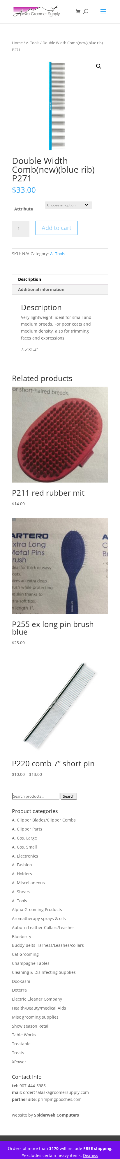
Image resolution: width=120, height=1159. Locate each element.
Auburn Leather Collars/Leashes (43, 927)
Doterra (19, 990)
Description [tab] (29, 279)
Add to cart (56, 228)
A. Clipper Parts (27, 829)
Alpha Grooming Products (37, 909)
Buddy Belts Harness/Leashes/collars (48, 945)
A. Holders (22, 873)
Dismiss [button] (90, 1155)
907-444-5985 (33, 1085)
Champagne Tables (31, 963)
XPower (19, 1062)
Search (69, 796)
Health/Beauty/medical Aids (39, 1008)
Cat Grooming (25, 954)
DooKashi (21, 981)
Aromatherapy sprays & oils (39, 918)
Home (17, 42)
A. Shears (21, 891)
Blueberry (21, 936)
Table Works (24, 1034)
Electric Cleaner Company (37, 999)
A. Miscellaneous (28, 882)
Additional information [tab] (41, 289)
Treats (18, 1053)
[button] (98, 66)
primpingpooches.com (60, 1099)
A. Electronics (25, 856)
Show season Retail (31, 1026)
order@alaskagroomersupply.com (56, 1092)
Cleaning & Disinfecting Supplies (44, 972)
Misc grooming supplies (35, 1017)
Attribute (23, 209)
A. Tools (32, 42)
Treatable (21, 1044)
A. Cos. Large (24, 838)
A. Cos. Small (24, 847)
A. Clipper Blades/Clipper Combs (44, 820)
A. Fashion (22, 864)
